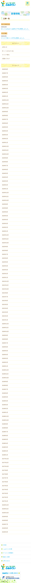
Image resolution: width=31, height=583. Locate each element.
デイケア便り (4, 33)
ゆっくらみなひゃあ (6, 24)
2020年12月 (5, 323)
